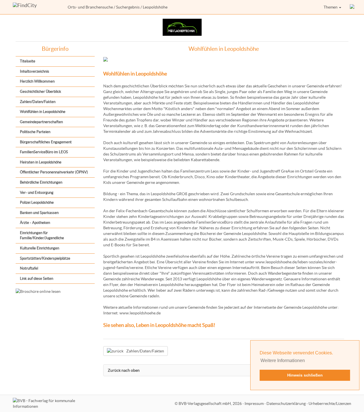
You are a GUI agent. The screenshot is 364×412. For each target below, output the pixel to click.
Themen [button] (331, 7)
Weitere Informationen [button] (282, 360)
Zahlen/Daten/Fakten (37, 102)
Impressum (254, 403)
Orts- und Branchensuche (90, 7)
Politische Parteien (35, 132)
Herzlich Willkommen (37, 81)
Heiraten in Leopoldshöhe (40, 162)
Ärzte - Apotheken (35, 222)
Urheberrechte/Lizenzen (330, 403)
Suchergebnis (128, 7)
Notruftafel (29, 268)
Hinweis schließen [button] (305, 375)
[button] (353, 7)
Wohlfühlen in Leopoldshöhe (42, 112)
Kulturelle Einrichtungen (39, 248)
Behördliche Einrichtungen (41, 182)
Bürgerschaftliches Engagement (46, 142)
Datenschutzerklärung (286, 403)
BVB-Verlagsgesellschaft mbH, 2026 (210, 403)
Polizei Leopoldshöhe (37, 202)
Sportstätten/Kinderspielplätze (45, 258)
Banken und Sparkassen (39, 213)
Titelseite (27, 61)
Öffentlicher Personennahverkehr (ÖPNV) (54, 172)
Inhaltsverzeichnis (34, 71)
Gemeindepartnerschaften (41, 122)
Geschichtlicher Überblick (40, 91)
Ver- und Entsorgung (36, 192)
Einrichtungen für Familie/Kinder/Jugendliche (42, 235)
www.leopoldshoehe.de (140, 313)
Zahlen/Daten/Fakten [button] (145, 351)
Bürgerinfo (55, 49)
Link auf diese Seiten (36, 278)
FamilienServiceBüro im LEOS (44, 152)
